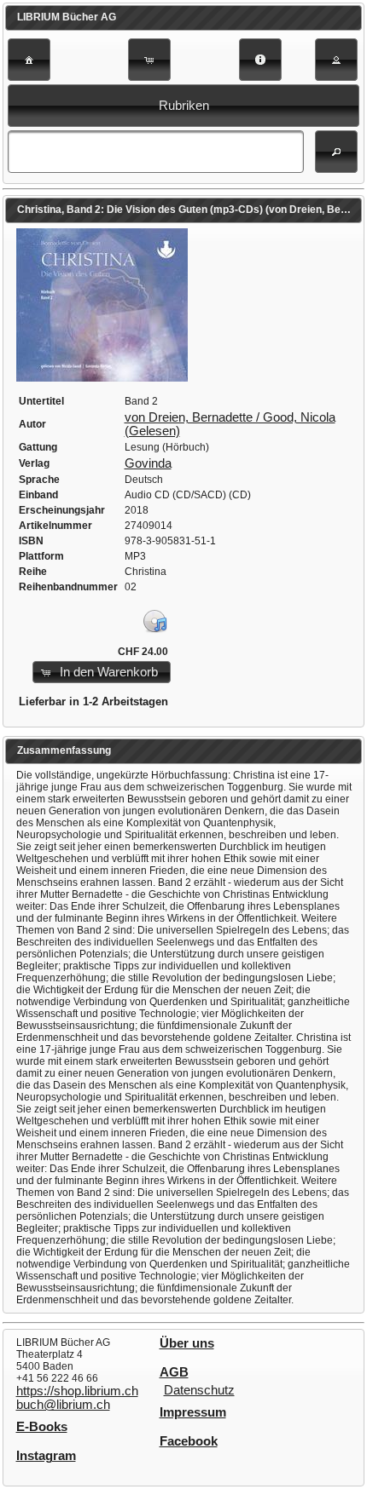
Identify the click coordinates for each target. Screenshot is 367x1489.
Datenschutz (199, 1390)
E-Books (41, 1427)
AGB (174, 1372)
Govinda (148, 463)
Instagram (46, 1456)
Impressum (193, 1412)
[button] (29, 59)
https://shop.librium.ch (77, 1391)
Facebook (189, 1441)
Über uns (187, 1343)
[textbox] (155, 151)
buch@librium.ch (63, 1404)
